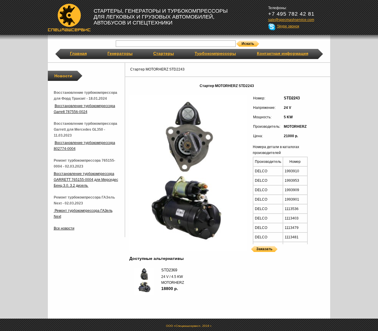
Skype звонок (288, 26)
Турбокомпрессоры (215, 53)
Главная (78, 53)
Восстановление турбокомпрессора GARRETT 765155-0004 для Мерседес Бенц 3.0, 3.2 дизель (86, 180)
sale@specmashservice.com (291, 20)
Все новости (64, 228)
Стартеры (163, 53)
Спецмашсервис (69, 17)
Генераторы (120, 53)
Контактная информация (282, 53)
